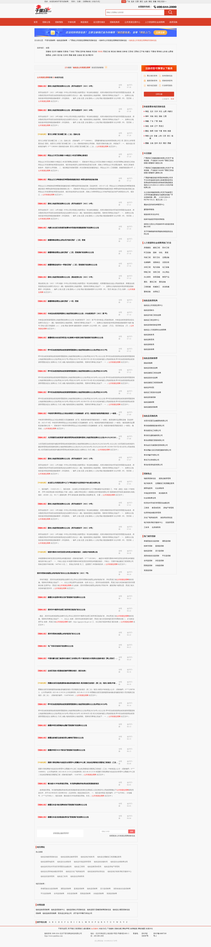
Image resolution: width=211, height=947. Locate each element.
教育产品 (165, 277)
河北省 (94, 51)
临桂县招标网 (62, 40)
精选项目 (84, 22)
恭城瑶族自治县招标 (151, 541)
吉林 (151, 126)
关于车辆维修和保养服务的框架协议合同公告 (158, 233)
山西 (165, 111)
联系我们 (79, 929)
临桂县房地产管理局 (112, 867)
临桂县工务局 (62, 876)
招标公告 (46, 22)
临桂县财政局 (149, 344)
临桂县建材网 (149, 402)
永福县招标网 (98, 893)
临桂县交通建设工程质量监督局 (109, 857)
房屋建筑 (147, 248)
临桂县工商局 (79, 867)
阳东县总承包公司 (65, 913)
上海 (160, 136)
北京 (132, 1)
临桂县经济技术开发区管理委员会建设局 (56, 867)
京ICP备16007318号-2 (159, 935)
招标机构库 (115, 22)
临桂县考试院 (149, 387)
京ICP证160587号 (145, 935)
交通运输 (165, 257)
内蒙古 (147, 51)
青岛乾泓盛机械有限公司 (153, 435)
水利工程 (147, 267)
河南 (151, 116)
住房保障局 (156, 527)
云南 (151, 143)
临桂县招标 (148, 551)
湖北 (150, 1)
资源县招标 (148, 570)
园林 (155, 252)
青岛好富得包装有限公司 (153, 465)
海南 (160, 121)
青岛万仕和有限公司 (151, 460)
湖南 (160, 116)
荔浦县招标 (159, 546)
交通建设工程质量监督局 (164, 483)
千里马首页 (62, 929)
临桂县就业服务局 (101, 862)
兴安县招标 (159, 561)
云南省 (79, 55)
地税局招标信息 (150, 478)
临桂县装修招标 (150, 397)
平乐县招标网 (46, 893)
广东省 (71, 51)
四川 (160, 143)
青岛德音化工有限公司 (152, 430)
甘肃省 (65, 51)
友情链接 (133, 929)
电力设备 (156, 267)
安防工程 (156, 272)
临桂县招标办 (149, 310)
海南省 (88, 51)
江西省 (136, 51)
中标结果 (72, 22)
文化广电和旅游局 (151, 517)
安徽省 (48, 51)
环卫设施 (147, 252)
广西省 (77, 51)
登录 (172, 99)
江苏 (137, 1)
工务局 (146, 527)
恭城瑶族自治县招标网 (49, 889)
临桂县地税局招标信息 (49, 857)
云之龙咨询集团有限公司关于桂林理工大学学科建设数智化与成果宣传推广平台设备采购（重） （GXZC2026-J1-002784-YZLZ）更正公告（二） (158, 196)
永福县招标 (159, 565)
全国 (47, 48)
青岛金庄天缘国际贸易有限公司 (156, 445)
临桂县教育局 (149, 339)
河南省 (100, 51)
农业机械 (165, 287)
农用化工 (156, 292)
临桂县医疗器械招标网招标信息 (99, 910)
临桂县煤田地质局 (47, 862)
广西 (156, 121)
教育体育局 (156, 508)
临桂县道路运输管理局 (69, 857)
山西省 (170, 51)
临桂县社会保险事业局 (119, 862)
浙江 (141, 1)
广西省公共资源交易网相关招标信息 (83, 40)
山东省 (164, 51)
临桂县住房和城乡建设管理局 (52, 871)
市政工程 (147, 257)
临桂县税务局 (149, 335)
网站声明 (125, 929)
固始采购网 (148, 363)
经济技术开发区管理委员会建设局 (156, 503)
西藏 (70, 55)
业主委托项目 (99, 22)
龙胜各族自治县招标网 (122, 889)
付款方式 (102, 929)
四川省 (59, 55)
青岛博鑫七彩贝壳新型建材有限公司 (157, 450)
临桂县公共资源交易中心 (153, 305)
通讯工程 (153, 282)
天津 (156, 111)
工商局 (146, 508)
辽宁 (156, 126)
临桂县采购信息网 (151, 368)
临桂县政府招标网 (42, 910)
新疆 (74, 55)
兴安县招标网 (72, 893)
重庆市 (90, 55)
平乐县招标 (166, 556)
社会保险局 (159, 488)
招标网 (38, 913)
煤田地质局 (148, 488)
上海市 (54, 55)
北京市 (54, 51)
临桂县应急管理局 (47, 876)
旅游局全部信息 (166, 517)
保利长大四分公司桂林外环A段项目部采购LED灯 (159, 225)
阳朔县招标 (148, 565)
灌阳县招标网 (66, 889)
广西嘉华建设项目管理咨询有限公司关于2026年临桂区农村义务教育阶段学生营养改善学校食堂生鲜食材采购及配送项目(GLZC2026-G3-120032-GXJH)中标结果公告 (158, 182)
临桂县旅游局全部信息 (96, 871)
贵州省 (82, 51)
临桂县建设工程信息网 (152, 373)
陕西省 (48, 55)
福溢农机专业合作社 (151, 214)
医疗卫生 (156, 257)
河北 (159, 1)
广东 (128, 1)
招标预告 (59, 22)
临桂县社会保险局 (64, 862)
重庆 (165, 143)
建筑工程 (156, 248)
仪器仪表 (165, 262)
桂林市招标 (148, 546)
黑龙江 (161, 126)
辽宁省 (141, 51)
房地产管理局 (168, 508)
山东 (146, 1)
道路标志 (156, 262)
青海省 (159, 51)
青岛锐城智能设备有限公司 (154, 426)
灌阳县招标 (166, 541)
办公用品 (165, 272)
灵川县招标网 (105, 889)
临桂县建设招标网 (151, 407)
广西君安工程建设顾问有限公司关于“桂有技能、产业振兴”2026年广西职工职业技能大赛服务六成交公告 (159, 160)
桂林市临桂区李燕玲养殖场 (154, 219)
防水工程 (165, 248)
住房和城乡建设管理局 (152, 513)
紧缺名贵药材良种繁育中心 (154, 205)
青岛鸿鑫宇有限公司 (151, 455)
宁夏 (160, 131)
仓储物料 (147, 262)
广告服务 (110, 929)
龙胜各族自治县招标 (151, 556)
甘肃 (156, 131)
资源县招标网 (112, 893)
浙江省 (85, 55)
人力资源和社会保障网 (155, 22)
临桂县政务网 (149, 349)
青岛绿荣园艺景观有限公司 (154, 440)
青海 (165, 131)
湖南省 (118, 51)
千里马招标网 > (50, 40)
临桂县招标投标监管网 (152, 325)
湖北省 (113, 51)
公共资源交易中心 (132, 22)
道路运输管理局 (165, 478)
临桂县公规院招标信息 (121, 910)
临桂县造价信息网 (151, 378)
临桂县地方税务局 (87, 857)
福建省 (59, 51)
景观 (166, 252)
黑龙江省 (106, 51)
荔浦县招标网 (79, 889)
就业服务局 (163, 493)
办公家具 (147, 277)
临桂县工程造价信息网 (152, 392)
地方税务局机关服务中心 (153, 522)
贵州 (156, 143)
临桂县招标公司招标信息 (76, 910)
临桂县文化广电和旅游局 (75, 871)
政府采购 (173, 22)
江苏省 (130, 51)
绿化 (160, 252)
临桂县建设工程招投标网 (153, 383)
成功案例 (86, 929)
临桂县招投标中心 (58, 910)
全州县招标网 (59, 893)
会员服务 (94, 929)
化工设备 (165, 267)
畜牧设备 (147, 292)
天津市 (65, 55)
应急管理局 (170, 522)
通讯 (145, 282)
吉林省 (124, 51)
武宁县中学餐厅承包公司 (82, 913)
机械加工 (156, 287)
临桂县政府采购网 (49, 913)
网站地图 (141, 929)
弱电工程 (147, 272)
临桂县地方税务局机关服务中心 (120, 871)
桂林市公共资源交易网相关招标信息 (113, 40)
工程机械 (147, 287)
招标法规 (118, 929)
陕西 (151, 131)
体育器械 (156, 277)
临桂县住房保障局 (77, 876)
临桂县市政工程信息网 (152, 315)
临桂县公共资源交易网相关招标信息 (143, 40)
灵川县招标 (159, 551)
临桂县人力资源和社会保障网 (155, 330)
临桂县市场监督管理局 (82, 862)
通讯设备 (162, 282)
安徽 (154, 1)
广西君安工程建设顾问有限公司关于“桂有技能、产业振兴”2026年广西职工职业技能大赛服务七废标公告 (159, 170)
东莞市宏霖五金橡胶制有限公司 (156, 421)
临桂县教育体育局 (94, 867)
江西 (165, 116)
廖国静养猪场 (149, 209)
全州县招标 (148, 561)
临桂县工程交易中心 (151, 320)
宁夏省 (153, 51)
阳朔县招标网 (85, 893)
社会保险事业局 (150, 498)
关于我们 (71, 929)
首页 (36, 22)
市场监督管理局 (150, 493)
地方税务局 (148, 483)
